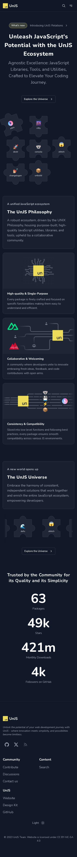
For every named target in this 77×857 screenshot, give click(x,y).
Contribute (10, 767)
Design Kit (10, 805)
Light (35, 823)
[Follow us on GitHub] (7, 745)
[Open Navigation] (71, 6)
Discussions (11, 774)
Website (9, 798)
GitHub (8, 812)
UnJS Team (19, 837)
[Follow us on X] (16, 745)
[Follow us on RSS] (25, 745)
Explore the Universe (36, 99)
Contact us (10, 781)
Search (44, 767)
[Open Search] (64, 6)
